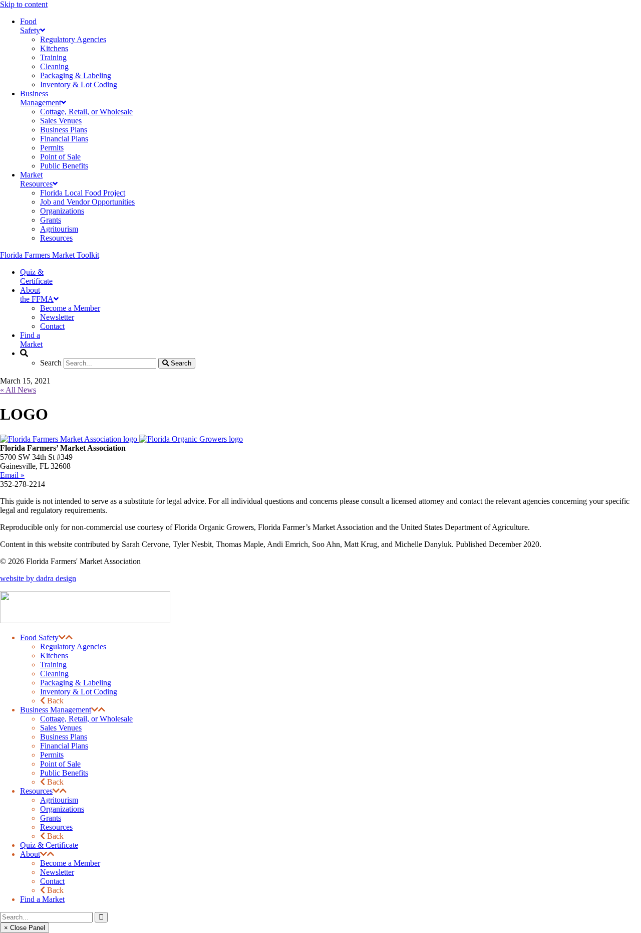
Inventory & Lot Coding (78, 691)
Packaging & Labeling (75, 682)
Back (54, 700)
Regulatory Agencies (73, 646)
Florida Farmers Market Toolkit (49, 255)
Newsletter (57, 872)
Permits (52, 755)
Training (53, 664)
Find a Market (42, 899)
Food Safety (39, 637)
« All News (18, 390)
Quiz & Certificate (49, 845)
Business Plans (63, 736)
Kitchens (54, 655)
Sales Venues (61, 727)
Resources (36, 791)
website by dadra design (38, 578)
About (30, 854)
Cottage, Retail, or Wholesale (86, 718)
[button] (62, 637)
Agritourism (59, 800)
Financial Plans (64, 745)
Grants (50, 818)
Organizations (62, 809)
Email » (12, 475)
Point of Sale (60, 764)
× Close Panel (24, 927)
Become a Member (70, 863)
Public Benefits (64, 773)
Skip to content (24, 4)
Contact (52, 881)
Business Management (55, 709)
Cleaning (54, 673)
